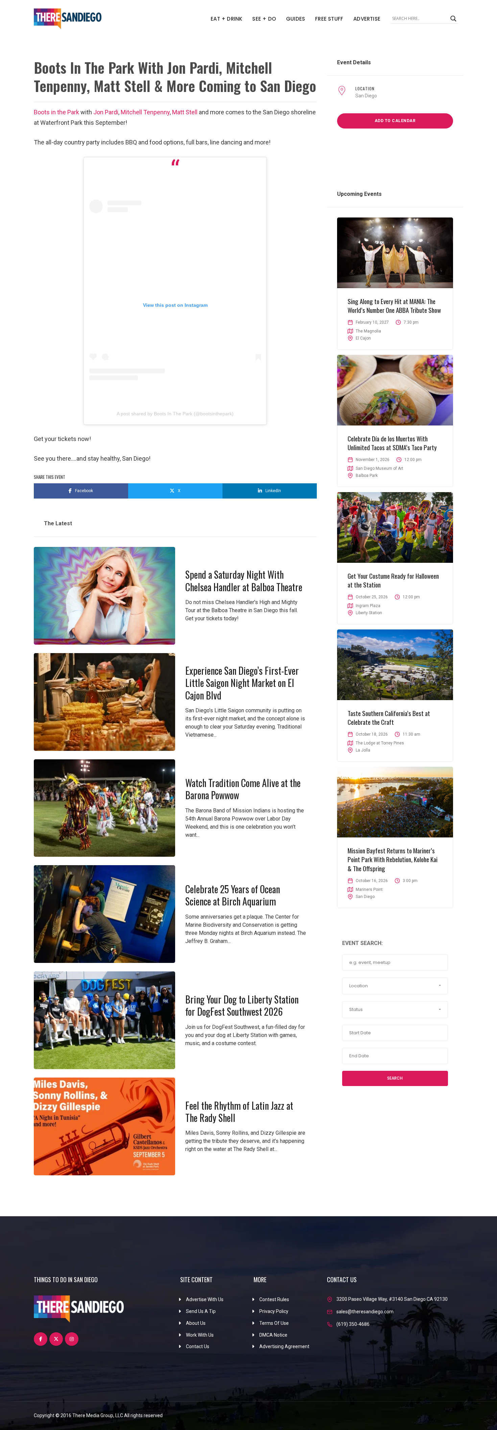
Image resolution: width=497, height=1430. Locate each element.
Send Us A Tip (201, 1311)
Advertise (366, 18)
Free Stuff (329, 18)
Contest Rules (274, 1299)
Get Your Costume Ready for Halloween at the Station (393, 580)
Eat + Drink (226, 18)
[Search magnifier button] (453, 18)
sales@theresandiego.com (365, 1311)
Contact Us (197, 1346)
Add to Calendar (395, 120)
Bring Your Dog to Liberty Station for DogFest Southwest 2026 (242, 1005)
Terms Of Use (274, 1323)
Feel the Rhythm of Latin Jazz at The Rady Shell (239, 1112)
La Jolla (363, 750)
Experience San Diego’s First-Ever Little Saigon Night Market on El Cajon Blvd (242, 683)
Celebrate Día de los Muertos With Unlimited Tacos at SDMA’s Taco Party (392, 443)
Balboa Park (367, 475)
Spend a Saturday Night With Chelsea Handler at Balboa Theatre (243, 581)
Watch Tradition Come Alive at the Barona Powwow (243, 789)
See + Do (264, 18)
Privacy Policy (273, 1311)
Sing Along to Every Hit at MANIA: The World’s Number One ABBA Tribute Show (394, 305)
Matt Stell (184, 112)
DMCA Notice (273, 1335)
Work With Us (200, 1335)
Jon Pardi (105, 112)
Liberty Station (369, 612)
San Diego (366, 95)
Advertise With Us (204, 1299)
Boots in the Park (56, 112)
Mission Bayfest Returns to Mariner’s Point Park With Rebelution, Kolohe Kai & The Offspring (392, 859)
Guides (295, 18)
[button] (395, 985)
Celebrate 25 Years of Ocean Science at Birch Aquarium (232, 895)
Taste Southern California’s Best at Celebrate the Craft (389, 717)
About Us (196, 1323)
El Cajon (363, 338)
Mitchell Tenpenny (145, 112)
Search (395, 1078)
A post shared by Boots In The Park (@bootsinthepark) (175, 413)
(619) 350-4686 (353, 1324)
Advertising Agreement (284, 1346)
